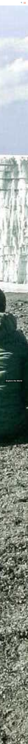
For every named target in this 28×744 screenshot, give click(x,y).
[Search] (21, 2)
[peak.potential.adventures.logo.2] (11, 2)
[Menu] (24, 2)
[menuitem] (21, 2)
